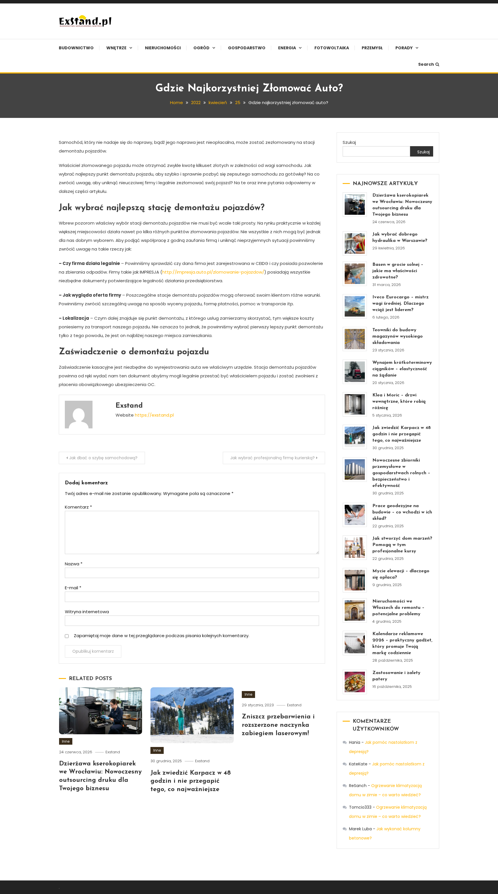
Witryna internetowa (87, 612)
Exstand (129, 405)
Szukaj (349, 142)
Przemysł (372, 48)
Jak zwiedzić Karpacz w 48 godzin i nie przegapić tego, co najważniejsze (190, 781)
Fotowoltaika (331, 48)
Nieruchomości (163, 48)
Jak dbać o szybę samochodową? (103, 458)
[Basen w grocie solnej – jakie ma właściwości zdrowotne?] (355, 273)
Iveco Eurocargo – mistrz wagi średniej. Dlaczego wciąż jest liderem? (400, 303)
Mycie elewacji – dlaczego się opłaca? (400, 574)
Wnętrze (116, 48)
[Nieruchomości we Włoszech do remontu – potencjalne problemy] (355, 610)
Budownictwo (76, 48)
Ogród (201, 48)
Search (426, 64)
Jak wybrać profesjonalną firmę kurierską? (272, 458)
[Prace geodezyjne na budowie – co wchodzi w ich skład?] (355, 515)
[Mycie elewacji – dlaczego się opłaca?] (355, 580)
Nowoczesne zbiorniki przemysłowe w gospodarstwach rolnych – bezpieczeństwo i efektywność (401, 473)
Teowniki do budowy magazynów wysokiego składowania (397, 336)
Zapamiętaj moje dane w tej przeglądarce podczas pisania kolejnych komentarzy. (161, 636)
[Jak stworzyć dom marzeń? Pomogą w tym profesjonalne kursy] (355, 547)
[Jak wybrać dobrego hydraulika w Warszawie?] (355, 243)
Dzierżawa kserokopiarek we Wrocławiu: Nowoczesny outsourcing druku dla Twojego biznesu (402, 205)
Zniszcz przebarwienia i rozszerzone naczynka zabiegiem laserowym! (278, 725)
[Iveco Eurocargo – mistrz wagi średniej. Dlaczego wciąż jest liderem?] (355, 306)
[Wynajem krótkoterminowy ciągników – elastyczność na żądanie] (355, 372)
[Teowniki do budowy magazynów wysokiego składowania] (355, 339)
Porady (404, 48)
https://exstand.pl (154, 415)
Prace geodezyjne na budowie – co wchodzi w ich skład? (402, 512)
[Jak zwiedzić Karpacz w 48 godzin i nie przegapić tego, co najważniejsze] (355, 437)
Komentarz (78, 507)
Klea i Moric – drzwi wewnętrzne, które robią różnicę (399, 401)
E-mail (73, 588)
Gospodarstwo (246, 48)
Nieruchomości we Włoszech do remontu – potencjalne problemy (398, 607)
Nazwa (73, 564)
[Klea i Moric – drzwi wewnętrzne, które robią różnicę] (355, 404)
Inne (65, 741)
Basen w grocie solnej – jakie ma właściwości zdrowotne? (397, 271)
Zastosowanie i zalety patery (396, 676)
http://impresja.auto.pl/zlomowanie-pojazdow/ (213, 272)
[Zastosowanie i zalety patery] (355, 682)
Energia (287, 48)
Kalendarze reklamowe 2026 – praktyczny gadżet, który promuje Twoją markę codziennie (402, 643)
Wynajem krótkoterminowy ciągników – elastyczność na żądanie (402, 369)
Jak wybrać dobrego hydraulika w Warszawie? (399, 237)
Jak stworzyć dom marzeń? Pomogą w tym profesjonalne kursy (402, 545)
